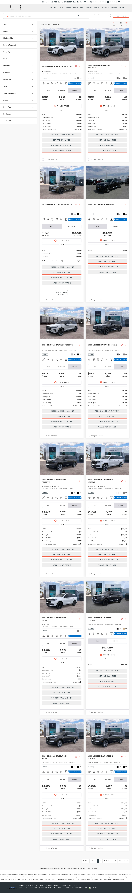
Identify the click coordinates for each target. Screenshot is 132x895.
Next (106, 861)
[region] (61, 119)
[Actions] (79, 66)
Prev (93, 861)
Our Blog (122, 8)
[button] (81, 44)
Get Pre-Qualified (62, 140)
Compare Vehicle (51, 159)
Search (80, 16)
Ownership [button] (105, 8)
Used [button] (61, 8)
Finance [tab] (61, 91)
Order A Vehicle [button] (121, 16)
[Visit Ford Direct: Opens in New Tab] (94, 888)
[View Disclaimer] (61, 83)
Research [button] (88, 8)
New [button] (55, 8)
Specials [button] (68, 8)
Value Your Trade (62, 150)
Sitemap (48, 886)
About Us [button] (114, 8)
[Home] (51, 7)
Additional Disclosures (69, 886)
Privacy (55, 886)
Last (113, 861)
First (86, 861)
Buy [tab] (48, 91)
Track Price (63, 106)
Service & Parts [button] (78, 8)
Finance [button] (96, 8)
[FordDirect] (12, 888)
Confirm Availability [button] (61, 145)
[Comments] (66, 83)
